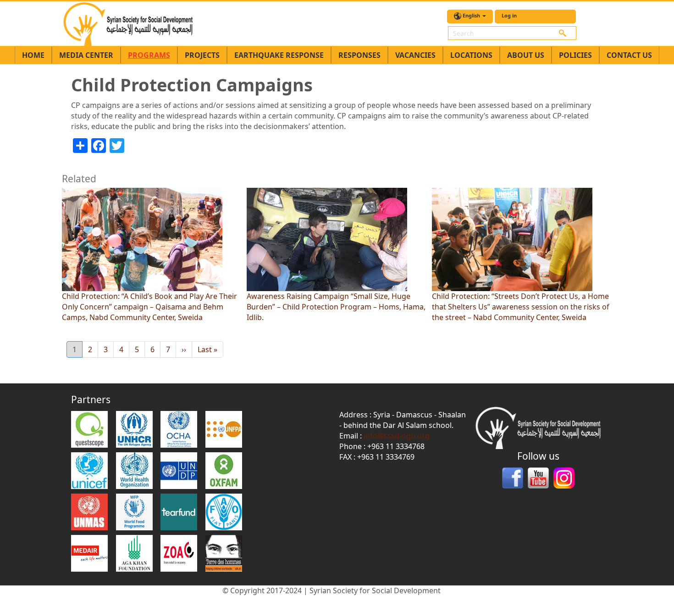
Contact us (629, 55)
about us (525, 55)
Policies (575, 55)
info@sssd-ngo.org (397, 436)
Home (33, 55)
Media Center (86, 55)
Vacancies (415, 55)
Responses (359, 55)
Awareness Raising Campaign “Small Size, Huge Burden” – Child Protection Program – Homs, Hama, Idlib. (336, 306)
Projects (202, 55)
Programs (149, 55)
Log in (509, 15)
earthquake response (279, 55)
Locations (471, 55)
